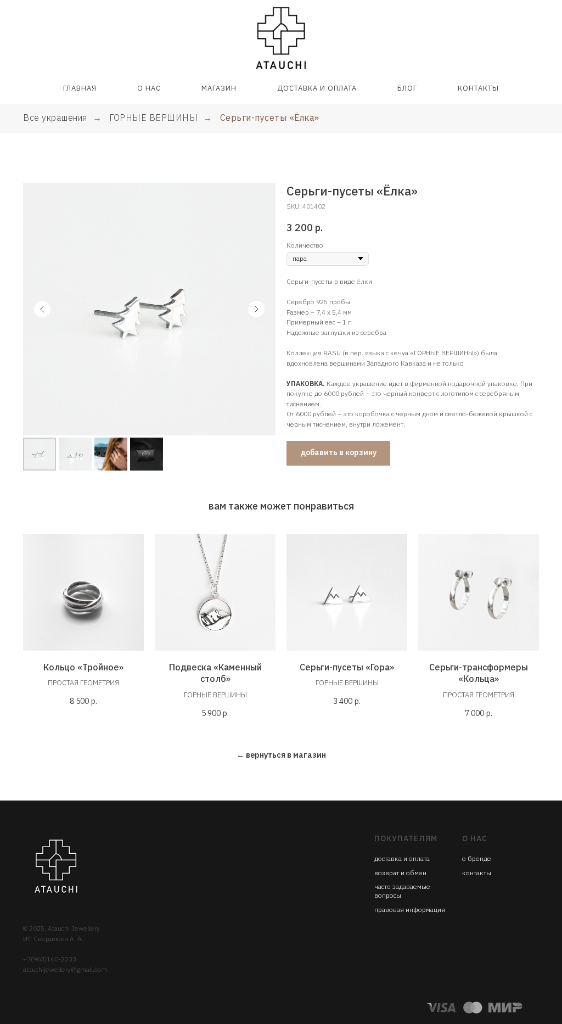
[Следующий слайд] (256, 309)
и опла (413, 858)
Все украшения (55, 118)
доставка (388, 858)
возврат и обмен (400, 873)
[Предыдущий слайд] (42, 309)
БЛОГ (407, 88)
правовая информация (409, 909)
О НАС (149, 88)
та (427, 858)
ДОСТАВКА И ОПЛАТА (317, 88)
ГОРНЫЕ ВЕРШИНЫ (153, 118)
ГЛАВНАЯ (80, 88)
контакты (476, 873)
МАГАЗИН (219, 88)
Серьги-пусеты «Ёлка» (269, 118)
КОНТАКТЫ (478, 88)
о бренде (476, 858)
